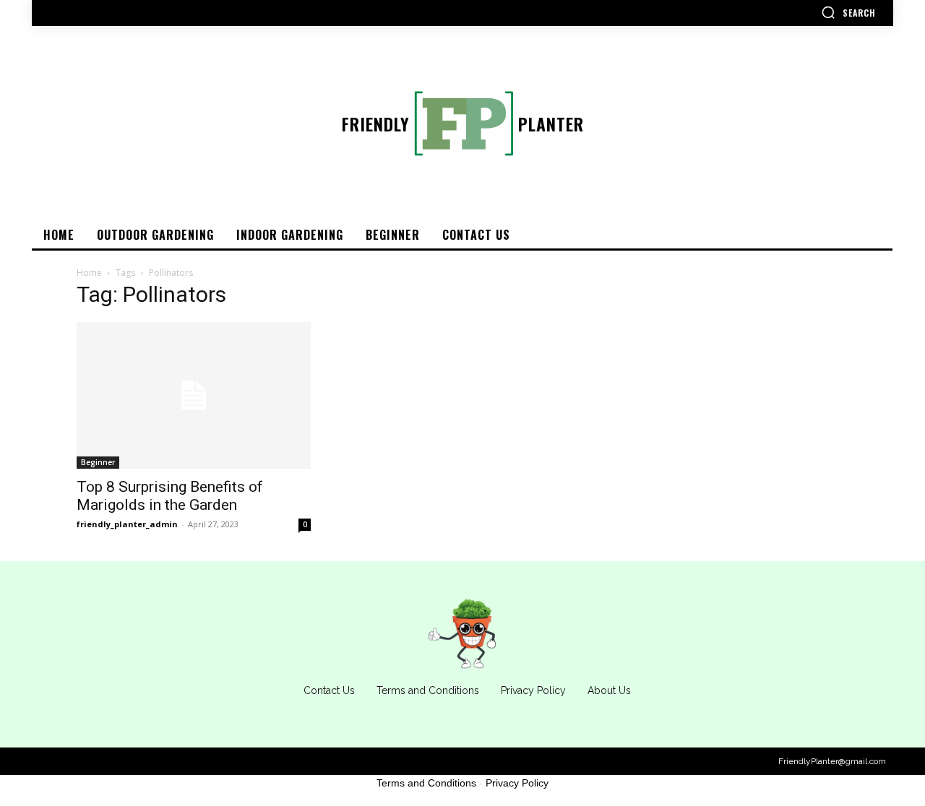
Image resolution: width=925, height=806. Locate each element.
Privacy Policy (517, 783)
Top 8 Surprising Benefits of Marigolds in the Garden (170, 496)
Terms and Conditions (426, 783)
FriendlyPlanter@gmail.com (832, 761)
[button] (848, 12)
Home (89, 272)
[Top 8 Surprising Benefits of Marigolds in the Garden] (194, 395)
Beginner (98, 462)
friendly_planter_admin (127, 524)
